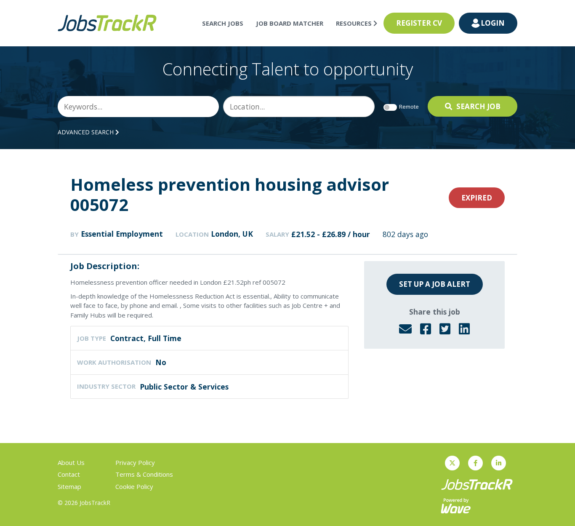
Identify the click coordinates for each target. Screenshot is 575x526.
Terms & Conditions (144, 474)
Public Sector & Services (184, 387)
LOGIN (493, 23)
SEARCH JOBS (222, 23)
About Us (71, 462)
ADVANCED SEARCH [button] (86, 132)
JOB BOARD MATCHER (289, 23)
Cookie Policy (134, 486)
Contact (69, 474)
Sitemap (69, 486)
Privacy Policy (135, 462)
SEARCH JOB (478, 106)
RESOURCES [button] (354, 23)
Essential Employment (122, 234)
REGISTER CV (419, 23)
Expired (476, 198)
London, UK (232, 234)
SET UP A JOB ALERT (434, 284)
